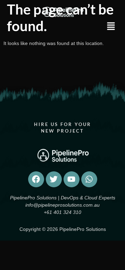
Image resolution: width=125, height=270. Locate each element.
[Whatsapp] (89, 179)
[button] (107, 26)
